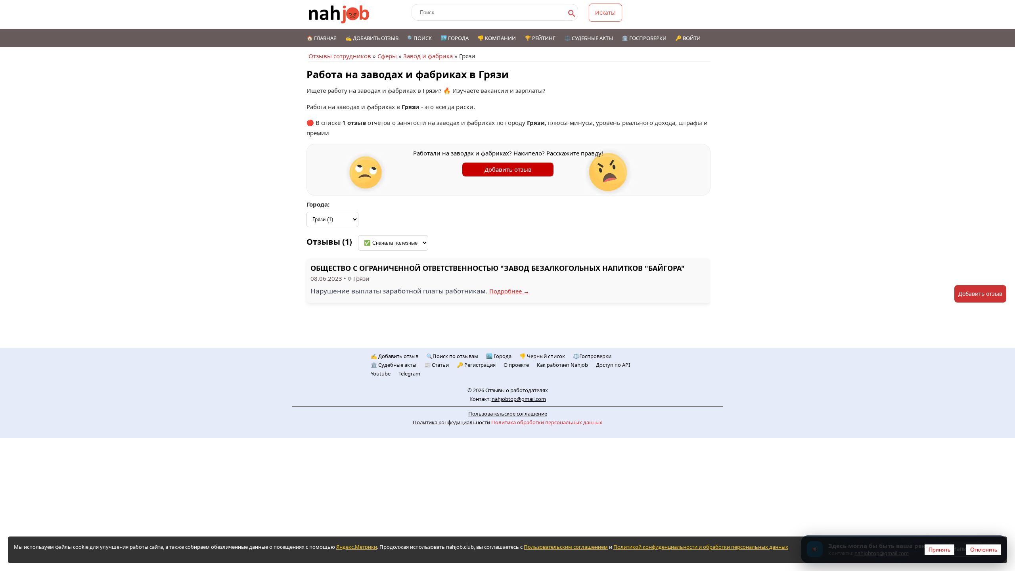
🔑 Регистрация (476, 364)
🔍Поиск (419, 38)
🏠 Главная (321, 38)
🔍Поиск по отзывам (452, 356)
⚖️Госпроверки (592, 356)
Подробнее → (509, 291)
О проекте (516, 364)
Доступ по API (613, 364)
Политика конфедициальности (451, 422)
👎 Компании (496, 38)
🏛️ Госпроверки (644, 38)
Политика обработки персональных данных (546, 422)
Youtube (381, 373)
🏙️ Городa (498, 356)
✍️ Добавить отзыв (371, 38)
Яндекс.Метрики (356, 546)
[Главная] (339, 14)
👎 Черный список (542, 356)
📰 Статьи (436, 364)
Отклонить (983, 549)
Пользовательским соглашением (566, 546)
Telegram (409, 373)
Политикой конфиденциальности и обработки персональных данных (700, 546)
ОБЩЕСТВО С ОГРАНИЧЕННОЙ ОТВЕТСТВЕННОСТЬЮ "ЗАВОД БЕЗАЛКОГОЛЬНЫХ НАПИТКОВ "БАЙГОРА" (497, 268)
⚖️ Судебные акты (588, 38)
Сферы (387, 56)
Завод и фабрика (428, 56)
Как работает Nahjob (562, 364)
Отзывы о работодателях (516, 390)
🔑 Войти (688, 38)
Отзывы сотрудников (339, 56)
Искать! (605, 12)
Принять (939, 549)
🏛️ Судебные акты (393, 364)
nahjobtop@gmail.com (519, 398)
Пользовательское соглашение (507, 413)
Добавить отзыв (508, 169)
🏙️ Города (454, 38)
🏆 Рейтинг (540, 38)
